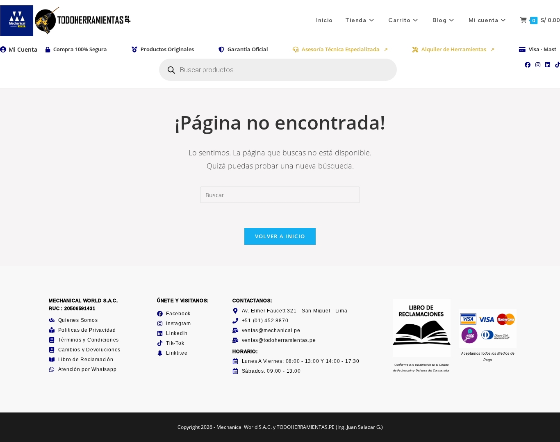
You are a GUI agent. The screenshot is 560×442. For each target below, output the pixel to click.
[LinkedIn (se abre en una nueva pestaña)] (548, 65)
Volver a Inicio (280, 236)
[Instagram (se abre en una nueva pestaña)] (538, 65)
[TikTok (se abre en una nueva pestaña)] (556, 65)
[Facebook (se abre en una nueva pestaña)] (527, 65)
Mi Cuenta (23, 49)
